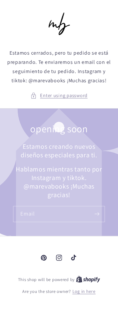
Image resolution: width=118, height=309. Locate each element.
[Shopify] (88, 279)
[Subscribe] (97, 214)
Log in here (84, 291)
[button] (59, 95)
